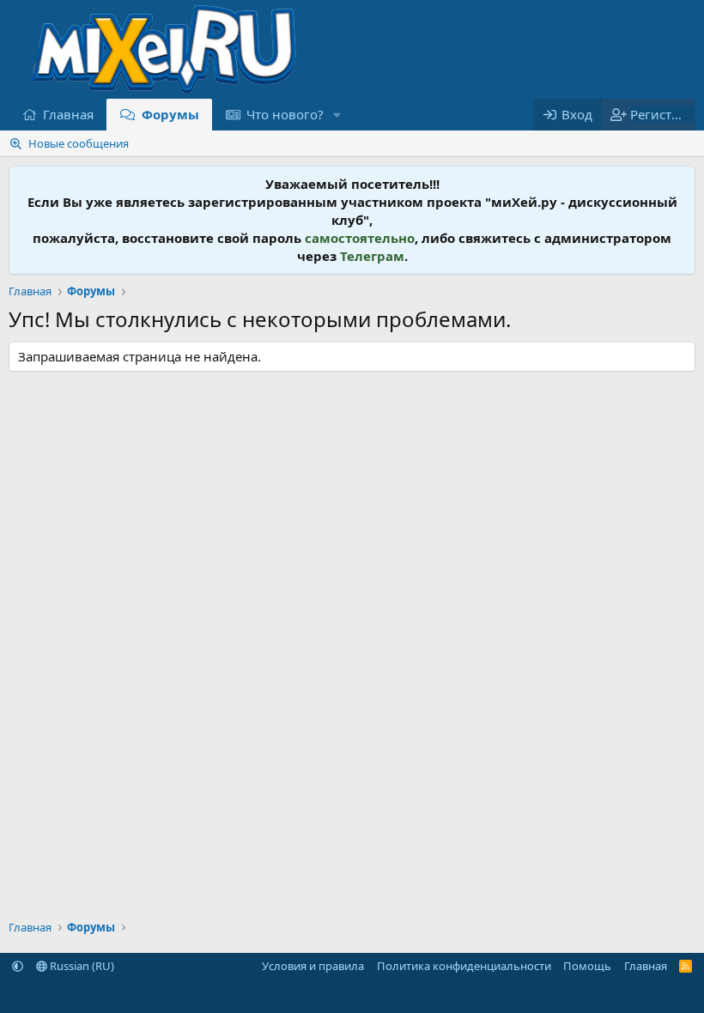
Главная (68, 114)
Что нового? (285, 114)
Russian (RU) (80, 966)
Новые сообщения (78, 143)
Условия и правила (313, 966)
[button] (337, 114)
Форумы (170, 114)
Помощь (587, 966)
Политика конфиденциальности (464, 966)
